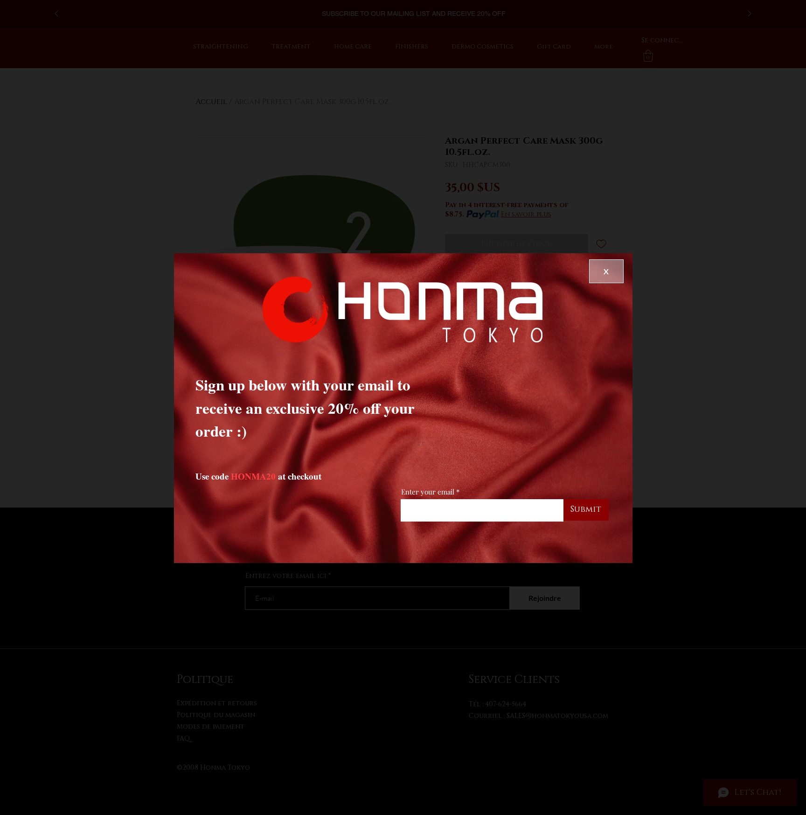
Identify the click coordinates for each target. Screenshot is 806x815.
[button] (606, 271)
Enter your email (427, 491)
